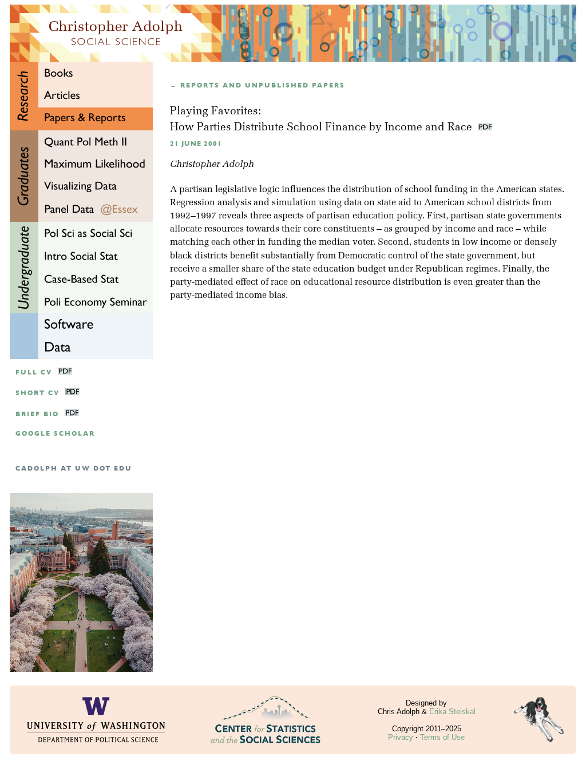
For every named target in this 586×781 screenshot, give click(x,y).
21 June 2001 (196, 144)
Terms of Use (442, 737)
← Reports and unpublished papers (257, 85)
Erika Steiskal (452, 711)
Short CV (37, 393)
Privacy (400, 737)
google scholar (55, 433)
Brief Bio (37, 414)
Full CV (33, 372)
